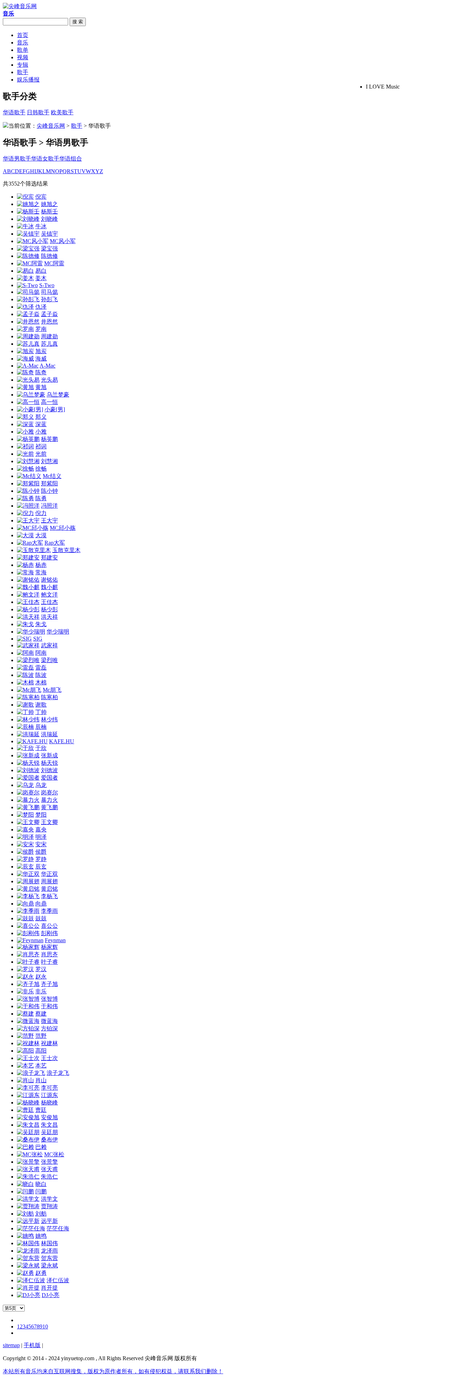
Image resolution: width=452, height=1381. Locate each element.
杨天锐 (49, 763)
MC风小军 (63, 241)
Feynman (55, 940)
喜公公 (49, 926)
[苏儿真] (28, 344)
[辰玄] (25, 867)
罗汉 (41, 969)
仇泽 (41, 307)
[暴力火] (28, 800)
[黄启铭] (28, 889)
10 (45, 1326)
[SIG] (24, 639)
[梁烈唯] (28, 660)
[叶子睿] (28, 962)
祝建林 (49, 1043)
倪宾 (41, 197)
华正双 (49, 874)
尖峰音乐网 (51, 126)
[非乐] (25, 991)
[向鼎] (25, 904)
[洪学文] (28, 1199)
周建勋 (49, 336)
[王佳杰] (28, 602)
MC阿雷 (54, 263)
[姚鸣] (25, 1236)
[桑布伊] (28, 1140)
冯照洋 (49, 506)
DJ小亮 (50, 1295)
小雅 (41, 432)
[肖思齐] (28, 954)
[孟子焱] (28, 314)
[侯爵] (25, 852)
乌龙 (41, 785)
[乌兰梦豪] (31, 395)
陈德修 (49, 256)
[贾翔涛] (28, 1206)
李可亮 (49, 1088)
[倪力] (25, 513)
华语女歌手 (45, 159)
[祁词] (25, 446)
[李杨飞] (28, 896)
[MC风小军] (32, 241)
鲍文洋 (49, 595)
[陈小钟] (28, 491)
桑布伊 (49, 1140)
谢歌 (41, 705)
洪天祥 (49, 617)
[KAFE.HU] (32, 741)
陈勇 (41, 498)
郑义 (41, 417)
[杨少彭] (28, 609)
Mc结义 (52, 476)
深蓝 (41, 424)
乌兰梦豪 (58, 395)
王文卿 (49, 822)
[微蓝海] (28, 1021)
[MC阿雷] (30, 263)
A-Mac (47, 366)
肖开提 (49, 1288)
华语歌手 (14, 112)
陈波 (41, 675)
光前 (41, 454)
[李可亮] (28, 1088)
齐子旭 (49, 984)
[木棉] (25, 682)
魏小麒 (49, 587)
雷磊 (41, 668)
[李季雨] (28, 911)
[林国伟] (28, 1243)
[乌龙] (25, 785)
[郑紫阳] (28, 483)
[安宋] (25, 844)
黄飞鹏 (49, 807)
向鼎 (41, 904)
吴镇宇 (49, 234)
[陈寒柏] (28, 697)
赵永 (41, 977)
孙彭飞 (49, 299)
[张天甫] (28, 1169)
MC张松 (54, 1154)
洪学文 (49, 1199)
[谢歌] (25, 705)
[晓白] (25, 1184)
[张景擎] (28, 1162)
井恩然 (49, 322)
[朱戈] (25, 624)
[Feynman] (30, 940)
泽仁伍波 (58, 1280)
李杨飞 (49, 896)
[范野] (25, 1036)
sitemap (11, 1345)
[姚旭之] (28, 204)
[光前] (25, 454)
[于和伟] (28, 1006)
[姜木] (25, 278)
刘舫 (41, 1214)
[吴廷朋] (28, 1132)
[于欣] (25, 748)
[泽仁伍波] (31, 1280)
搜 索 (77, 21)
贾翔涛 (49, 1206)
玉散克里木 (66, 550)
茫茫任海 (58, 1228)
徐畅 (41, 469)
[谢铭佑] (28, 580)
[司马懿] (28, 292)
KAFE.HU (61, 741)
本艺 (41, 1065)
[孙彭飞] (28, 299)
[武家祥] (28, 645)
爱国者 (49, 778)
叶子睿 (49, 962)
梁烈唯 (49, 660)
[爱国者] (28, 778)
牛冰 (41, 226)
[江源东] (28, 1095)
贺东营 (49, 1258)
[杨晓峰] (28, 1103)
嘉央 (41, 829)
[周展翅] (28, 881)
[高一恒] (28, 402)
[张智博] (28, 999)
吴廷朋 (49, 1132)
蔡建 (41, 1014)
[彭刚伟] (28, 933)
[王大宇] (28, 520)
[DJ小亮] (28, 1295)
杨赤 (41, 565)
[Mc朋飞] (29, 690)
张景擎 (49, 1162)
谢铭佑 (49, 580)
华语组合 (70, 159)
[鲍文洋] (28, 595)
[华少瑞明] (31, 632)
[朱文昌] (28, 1125)
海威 (41, 359)
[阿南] (25, 653)
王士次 (49, 1058)
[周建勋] (28, 336)
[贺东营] (28, 1258)
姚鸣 (41, 1236)
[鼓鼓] (25, 918)
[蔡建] (25, 1014)
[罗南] (25, 329)
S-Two (46, 285)
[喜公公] (28, 926)
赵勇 (41, 1273)
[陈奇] (25, 372)
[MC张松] (30, 1154)
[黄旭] (25, 387)
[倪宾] (25, 197)
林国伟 (49, 1243)
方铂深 (49, 1028)
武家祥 (49, 645)
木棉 (41, 682)
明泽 (41, 837)
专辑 (22, 65)
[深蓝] (25, 424)
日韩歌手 (38, 112)
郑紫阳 (49, 483)
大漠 (41, 535)
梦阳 (41, 815)
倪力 (41, 513)
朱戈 (41, 624)
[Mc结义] (29, 476)
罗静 (41, 859)
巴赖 (41, 1147)
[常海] (25, 572)
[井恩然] (28, 322)
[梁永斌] (28, 1265)
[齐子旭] (28, 984)
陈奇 (41, 372)
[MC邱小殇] (32, 528)
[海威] (25, 359)
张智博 (49, 999)
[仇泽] (25, 307)
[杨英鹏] (28, 439)
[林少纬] (28, 719)
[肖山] (25, 1080)
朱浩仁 (49, 1177)
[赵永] (25, 977)
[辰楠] (25, 727)
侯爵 (41, 852)
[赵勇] (25, 1273)
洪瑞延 (49, 734)
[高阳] (25, 1051)
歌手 (22, 72)
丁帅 (41, 712)
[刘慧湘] (28, 461)
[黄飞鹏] (28, 807)
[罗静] (25, 859)
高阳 (41, 1051)
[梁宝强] (28, 249)
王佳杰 (49, 602)
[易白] (25, 271)
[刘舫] (25, 1214)
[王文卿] (28, 822)
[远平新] (28, 1221)
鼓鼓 (41, 918)
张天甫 (49, 1169)
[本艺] (25, 1065)
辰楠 (41, 727)
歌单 (22, 50)
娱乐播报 (28, 80)
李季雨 (49, 911)
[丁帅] (25, 712)
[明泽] (25, 837)
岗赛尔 (49, 792)
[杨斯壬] (28, 211)
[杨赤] (25, 565)
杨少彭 (49, 609)
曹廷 (41, 1110)
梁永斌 (49, 1265)
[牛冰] (25, 226)
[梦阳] (25, 815)
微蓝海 (49, 1021)
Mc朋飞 (52, 690)
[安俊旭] (28, 1117)
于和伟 (49, 1006)
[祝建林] (28, 1043)
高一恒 (49, 402)
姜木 (41, 278)
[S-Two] (27, 285)
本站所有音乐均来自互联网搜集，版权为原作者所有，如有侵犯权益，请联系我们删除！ (113, 1371)
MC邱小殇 (63, 528)
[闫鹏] (25, 1191)
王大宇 (49, 520)
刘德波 (49, 770)
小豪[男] (54, 409)
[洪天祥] (28, 617)
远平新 (49, 1221)
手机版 (32, 1345)
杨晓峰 (49, 1103)
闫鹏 (41, 1191)
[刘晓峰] (28, 219)
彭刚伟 (49, 933)
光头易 (49, 380)
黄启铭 (49, 889)
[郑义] (25, 417)
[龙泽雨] (28, 1251)
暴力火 (49, 800)
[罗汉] (25, 969)
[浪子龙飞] (31, 1073)
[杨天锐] (28, 763)
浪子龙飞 (58, 1073)
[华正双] (28, 874)
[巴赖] (25, 1147)
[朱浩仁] (28, 1177)
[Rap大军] (30, 543)
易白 (41, 271)
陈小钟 (49, 491)
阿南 (41, 653)
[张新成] (28, 755)
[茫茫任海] (31, 1228)
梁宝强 (49, 249)
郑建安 (49, 558)
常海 (41, 572)
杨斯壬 (49, 211)
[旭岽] (25, 351)
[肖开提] (28, 1288)
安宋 (41, 844)
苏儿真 (49, 344)
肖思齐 (49, 954)
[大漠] (25, 535)
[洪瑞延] (28, 734)
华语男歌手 (17, 159)
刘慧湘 (49, 461)
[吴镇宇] (28, 234)
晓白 (41, 1184)
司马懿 (49, 292)
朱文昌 (49, 1125)
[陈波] (25, 675)
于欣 (41, 748)
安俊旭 (49, 1117)
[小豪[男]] (30, 409)
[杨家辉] (28, 947)
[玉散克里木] (34, 550)
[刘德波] (28, 770)
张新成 (49, 755)
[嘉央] (25, 829)
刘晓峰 (49, 219)
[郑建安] (28, 558)
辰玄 (41, 867)
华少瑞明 (58, 632)
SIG (37, 639)
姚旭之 (49, 204)
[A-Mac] (27, 366)
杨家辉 (49, 947)
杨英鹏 (49, 439)
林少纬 (49, 719)
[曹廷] (25, 1110)
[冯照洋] (28, 506)
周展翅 (49, 881)
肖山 (41, 1080)
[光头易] (28, 380)
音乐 (22, 43)
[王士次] (28, 1058)
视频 (22, 57)
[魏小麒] (28, 587)
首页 (22, 35)
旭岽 (41, 351)
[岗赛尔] (28, 792)
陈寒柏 (49, 697)
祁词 (41, 446)
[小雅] (25, 432)
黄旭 (41, 387)
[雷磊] (25, 668)
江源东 (49, 1095)
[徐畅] (25, 469)
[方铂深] (28, 1028)
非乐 (41, 991)
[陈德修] (28, 256)
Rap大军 (54, 543)
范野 (41, 1036)
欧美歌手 (62, 112)
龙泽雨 (49, 1251)
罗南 (41, 329)
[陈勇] (25, 498)
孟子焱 (49, 314)
